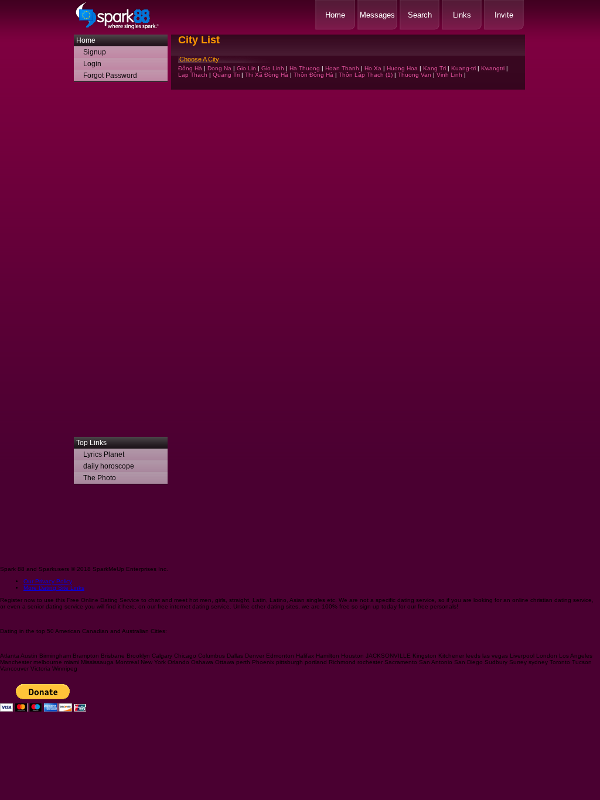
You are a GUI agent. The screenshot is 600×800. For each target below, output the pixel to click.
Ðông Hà (190, 68)
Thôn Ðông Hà (313, 74)
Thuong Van (414, 74)
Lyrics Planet (103, 454)
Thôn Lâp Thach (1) (366, 74)
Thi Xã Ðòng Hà (266, 74)
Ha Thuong (304, 68)
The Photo (99, 478)
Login (92, 64)
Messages (377, 15)
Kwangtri (492, 68)
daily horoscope (108, 466)
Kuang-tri (463, 68)
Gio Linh (272, 68)
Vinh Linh (449, 74)
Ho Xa (372, 68)
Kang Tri (434, 68)
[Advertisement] (121, 262)
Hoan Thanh (342, 68)
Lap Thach (192, 74)
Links (462, 15)
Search (420, 15)
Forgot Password (110, 75)
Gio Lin (246, 68)
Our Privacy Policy (47, 581)
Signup (94, 52)
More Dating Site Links (53, 587)
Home (335, 15)
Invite (504, 15)
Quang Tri (226, 74)
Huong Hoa (402, 68)
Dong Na (219, 68)
